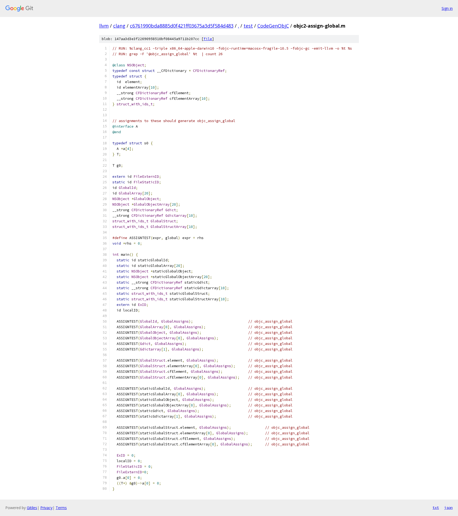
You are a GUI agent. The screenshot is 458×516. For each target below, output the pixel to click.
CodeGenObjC (273, 26)
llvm (104, 26)
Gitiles (32, 507)
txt (436, 507)
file (208, 39)
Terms (61, 507)
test (248, 26)
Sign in (447, 8)
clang (119, 26)
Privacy (46, 507)
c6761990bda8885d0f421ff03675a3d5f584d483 (182, 26)
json (448, 507)
